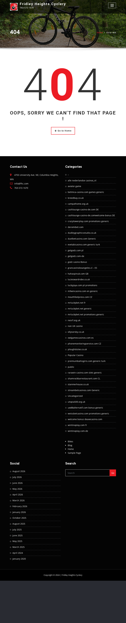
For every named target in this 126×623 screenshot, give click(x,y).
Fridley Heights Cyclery (43, 4)
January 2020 (19, 558)
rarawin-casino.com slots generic (85, 372)
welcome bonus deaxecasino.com (85, 419)
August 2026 (18, 471)
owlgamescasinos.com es (81, 337)
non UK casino (75, 326)
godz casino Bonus (77, 261)
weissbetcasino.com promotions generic (88, 413)
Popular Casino (75, 355)
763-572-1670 (21, 187)
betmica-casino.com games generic (86, 192)
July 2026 (17, 477)
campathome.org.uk (78, 203)
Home (100, 32)
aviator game (74, 186)
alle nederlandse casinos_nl (82, 180)
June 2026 (17, 482)
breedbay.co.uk (76, 197)
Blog (70, 445)
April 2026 (17, 494)
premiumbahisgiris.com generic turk (86, 361)
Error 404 (111, 32)
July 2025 (17, 529)
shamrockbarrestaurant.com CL (84, 378)
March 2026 (18, 500)
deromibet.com (75, 227)
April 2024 (17, 552)
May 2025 (17, 541)
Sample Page (74, 452)
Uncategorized (75, 395)
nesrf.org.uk (74, 320)
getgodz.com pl (75, 250)
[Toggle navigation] (112, 5)
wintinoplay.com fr (77, 425)
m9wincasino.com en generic (83, 291)
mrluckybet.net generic (80, 308)
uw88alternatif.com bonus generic (85, 407)
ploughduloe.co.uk (77, 349)
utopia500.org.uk (76, 401)
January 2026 (19, 512)
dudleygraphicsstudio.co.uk (82, 232)
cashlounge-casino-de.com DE (83, 209)
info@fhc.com (21, 183)
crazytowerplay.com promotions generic (88, 221)
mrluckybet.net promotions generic (86, 314)
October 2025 (19, 517)
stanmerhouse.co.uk (78, 384)
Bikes (70, 441)
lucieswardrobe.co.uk (79, 279)
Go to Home (64, 130)
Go (112, 472)
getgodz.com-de (76, 256)
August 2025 (18, 523)
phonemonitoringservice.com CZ (84, 343)
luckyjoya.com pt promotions (82, 285)
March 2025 (18, 547)
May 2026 (17, 488)
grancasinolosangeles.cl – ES (82, 267)
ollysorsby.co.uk (76, 331)
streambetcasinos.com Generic (84, 390)
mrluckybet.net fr (77, 302)
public (71, 366)
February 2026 (19, 506)
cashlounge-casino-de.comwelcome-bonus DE (91, 215)
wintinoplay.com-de (78, 430)
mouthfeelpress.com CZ (80, 297)
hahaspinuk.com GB (78, 273)
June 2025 (17, 535)
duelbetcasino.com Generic (82, 238)
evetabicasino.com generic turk (84, 244)
